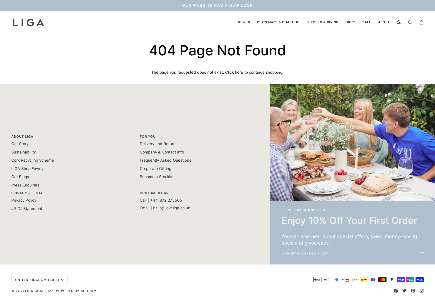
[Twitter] (404, 291)
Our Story (20, 144)
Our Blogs (20, 177)
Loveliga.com (29, 291)
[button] (244, 22)
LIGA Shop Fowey (27, 168)
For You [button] (148, 136)
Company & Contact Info (162, 152)
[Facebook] (396, 291)
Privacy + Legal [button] (27, 193)
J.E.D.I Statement (26, 208)
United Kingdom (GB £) (37, 280)
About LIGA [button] (22, 136)
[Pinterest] (413, 291)
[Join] (420, 252)
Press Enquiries (25, 185)
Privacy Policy (23, 200)
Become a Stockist (157, 177)
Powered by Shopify (76, 291)
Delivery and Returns (159, 144)
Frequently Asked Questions (165, 160)
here (239, 72)
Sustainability (23, 152)
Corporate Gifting (155, 168)
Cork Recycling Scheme (32, 160)
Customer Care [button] (155, 193)
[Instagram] (422, 291)
